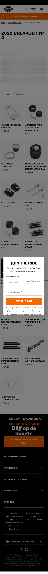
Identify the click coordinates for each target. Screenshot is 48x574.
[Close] (39, 261)
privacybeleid (16, 314)
